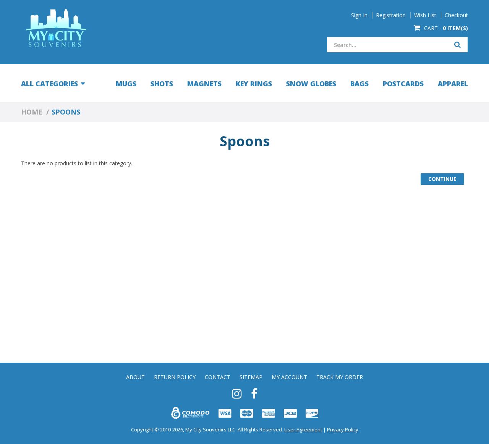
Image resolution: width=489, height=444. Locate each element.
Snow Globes (311, 83)
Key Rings (254, 83)
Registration (391, 15)
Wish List (425, 15)
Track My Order (339, 377)
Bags (359, 83)
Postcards (403, 83)
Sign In (359, 15)
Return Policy (175, 377)
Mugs (126, 83)
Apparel (453, 83)
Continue (442, 178)
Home (31, 112)
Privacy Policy (342, 429)
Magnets (204, 83)
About (135, 377)
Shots (162, 83)
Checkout (456, 15)
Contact (217, 377)
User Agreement (303, 429)
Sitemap (251, 377)
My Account (289, 377)
